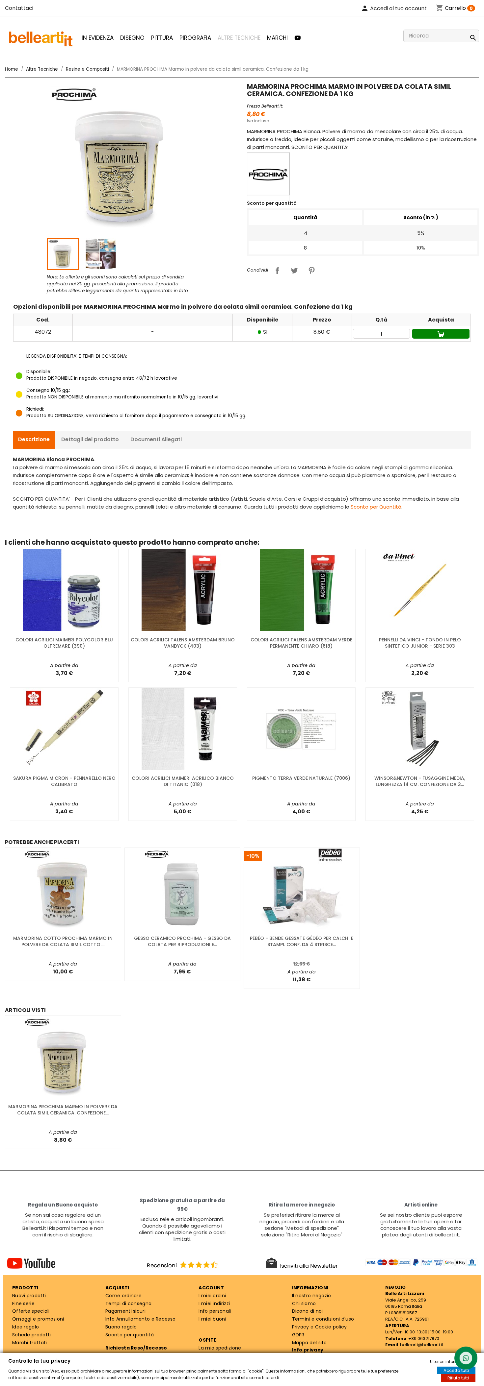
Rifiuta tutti (458, 1378)
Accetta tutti (456, 1370)
